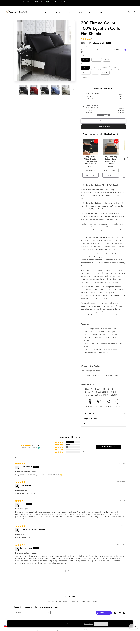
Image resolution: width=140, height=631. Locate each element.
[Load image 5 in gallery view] (66, 90)
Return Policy (85, 601)
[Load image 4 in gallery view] (55, 90)
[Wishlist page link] (129, 12)
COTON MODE (42, 630)
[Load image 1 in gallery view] (23, 90)
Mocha (87, 73)
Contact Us (56, 601)
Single (85, 59)
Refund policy (53, 630)
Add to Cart (90, 175)
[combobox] (90, 170)
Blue (96, 68)
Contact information (100, 630)
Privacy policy (64, 630)
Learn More (88, 624)
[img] (20, 464)
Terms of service (76, 630)
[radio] (103, 95)
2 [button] (68, 571)
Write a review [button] (108, 447)
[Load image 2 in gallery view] (34, 90)
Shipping (84, 46)
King (107, 59)
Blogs (95, 601)
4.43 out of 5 (37, 446)
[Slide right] (73, 89)
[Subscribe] (48, 612)
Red (96, 73)
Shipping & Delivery (70, 601)
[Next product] (128, 158)
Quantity (84, 77)
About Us (46, 601)
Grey (115, 68)
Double (97, 59)
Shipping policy (87, 630)
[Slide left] (16, 89)
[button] (86, 39)
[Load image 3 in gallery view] (44, 90)
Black (85, 68)
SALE (100, 13)
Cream (105, 68)
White (104, 73)
